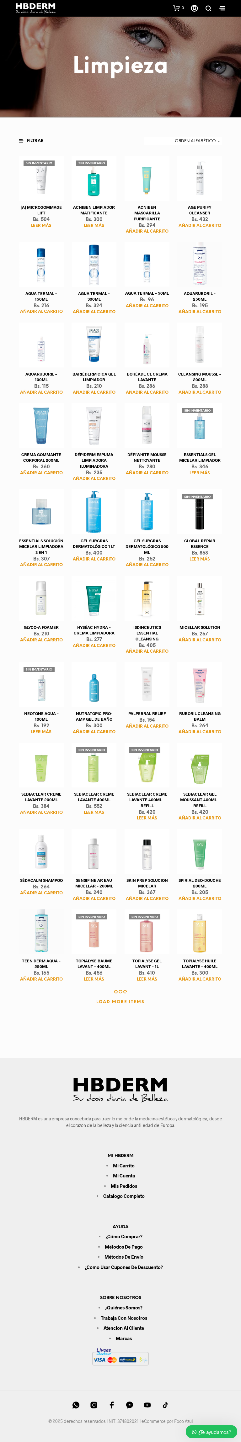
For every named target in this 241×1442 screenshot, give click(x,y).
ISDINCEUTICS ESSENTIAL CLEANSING (147, 633)
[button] (178, 8)
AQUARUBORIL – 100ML (41, 377)
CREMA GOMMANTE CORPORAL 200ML (41, 457)
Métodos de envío (123, 1257)
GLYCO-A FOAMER (41, 627)
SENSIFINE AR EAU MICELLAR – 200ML (94, 883)
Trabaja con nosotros (124, 1318)
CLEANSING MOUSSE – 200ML (199, 377)
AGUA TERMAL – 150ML (41, 296)
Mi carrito (124, 1165)
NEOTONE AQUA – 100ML (41, 716)
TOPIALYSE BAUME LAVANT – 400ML (94, 963)
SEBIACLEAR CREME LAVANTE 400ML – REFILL (147, 800)
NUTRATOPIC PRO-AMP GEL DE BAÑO (94, 716)
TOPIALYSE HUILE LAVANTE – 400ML (199, 963)
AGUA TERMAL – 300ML (94, 296)
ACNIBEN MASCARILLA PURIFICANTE (147, 213)
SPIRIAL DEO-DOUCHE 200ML (200, 883)
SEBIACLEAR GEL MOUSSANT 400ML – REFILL (199, 800)
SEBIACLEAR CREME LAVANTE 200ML (41, 797)
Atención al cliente (124, 1328)
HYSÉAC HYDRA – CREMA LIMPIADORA (94, 630)
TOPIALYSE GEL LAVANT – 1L (147, 963)
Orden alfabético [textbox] (195, 141)
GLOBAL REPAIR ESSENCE (199, 544)
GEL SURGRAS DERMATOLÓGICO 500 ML (147, 547)
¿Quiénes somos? (123, 1307)
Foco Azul (183, 1421)
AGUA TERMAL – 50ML (147, 293)
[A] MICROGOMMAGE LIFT (41, 210)
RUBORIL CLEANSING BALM (199, 716)
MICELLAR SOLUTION (199, 627)
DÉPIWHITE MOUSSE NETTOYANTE (147, 457)
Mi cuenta (124, 1175)
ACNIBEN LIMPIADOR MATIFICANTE (94, 210)
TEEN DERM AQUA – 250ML (41, 963)
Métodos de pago (124, 1247)
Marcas (124, 1338)
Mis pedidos (124, 1186)
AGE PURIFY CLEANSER (200, 210)
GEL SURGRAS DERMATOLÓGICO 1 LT (94, 544)
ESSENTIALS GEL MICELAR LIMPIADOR (199, 457)
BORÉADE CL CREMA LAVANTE (146, 377)
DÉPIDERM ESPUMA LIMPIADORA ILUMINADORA (94, 460)
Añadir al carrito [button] (147, 231)
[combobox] (183, 141)
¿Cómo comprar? (123, 1236)
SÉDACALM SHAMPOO (41, 880)
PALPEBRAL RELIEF (147, 713)
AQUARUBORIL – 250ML (200, 296)
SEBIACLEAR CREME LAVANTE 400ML (94, 797)
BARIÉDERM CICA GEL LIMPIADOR (94, 377)
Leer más (41, 226)
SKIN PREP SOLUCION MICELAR (147, 883)
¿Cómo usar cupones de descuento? (124, 1267)
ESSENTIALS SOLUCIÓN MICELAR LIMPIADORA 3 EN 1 (41, 547)
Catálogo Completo (124, 1196)
